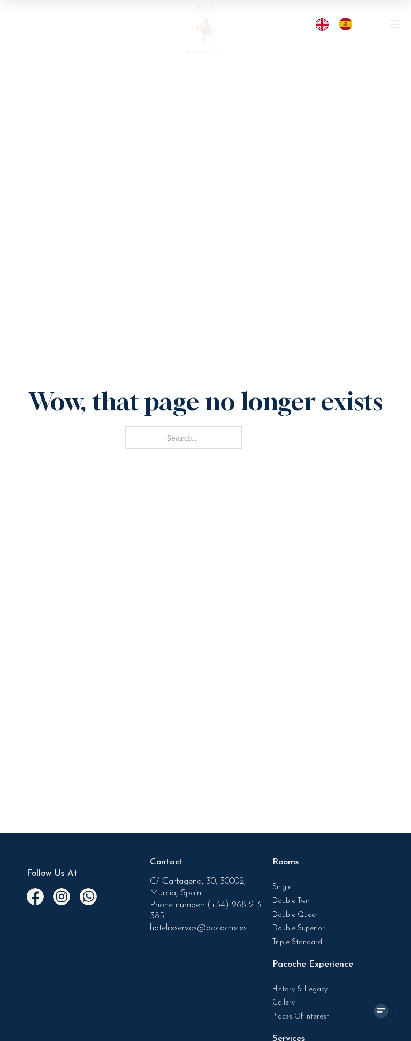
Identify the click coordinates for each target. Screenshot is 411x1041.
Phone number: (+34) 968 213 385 (205, 910)
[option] (348, 24)
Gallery (283, 1002)
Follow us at (52, 873)
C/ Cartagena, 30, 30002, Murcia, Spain (198, 887)
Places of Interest (300, 1016)
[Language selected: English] (339, 24)
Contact (166, 862)
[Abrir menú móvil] (394, 24)
